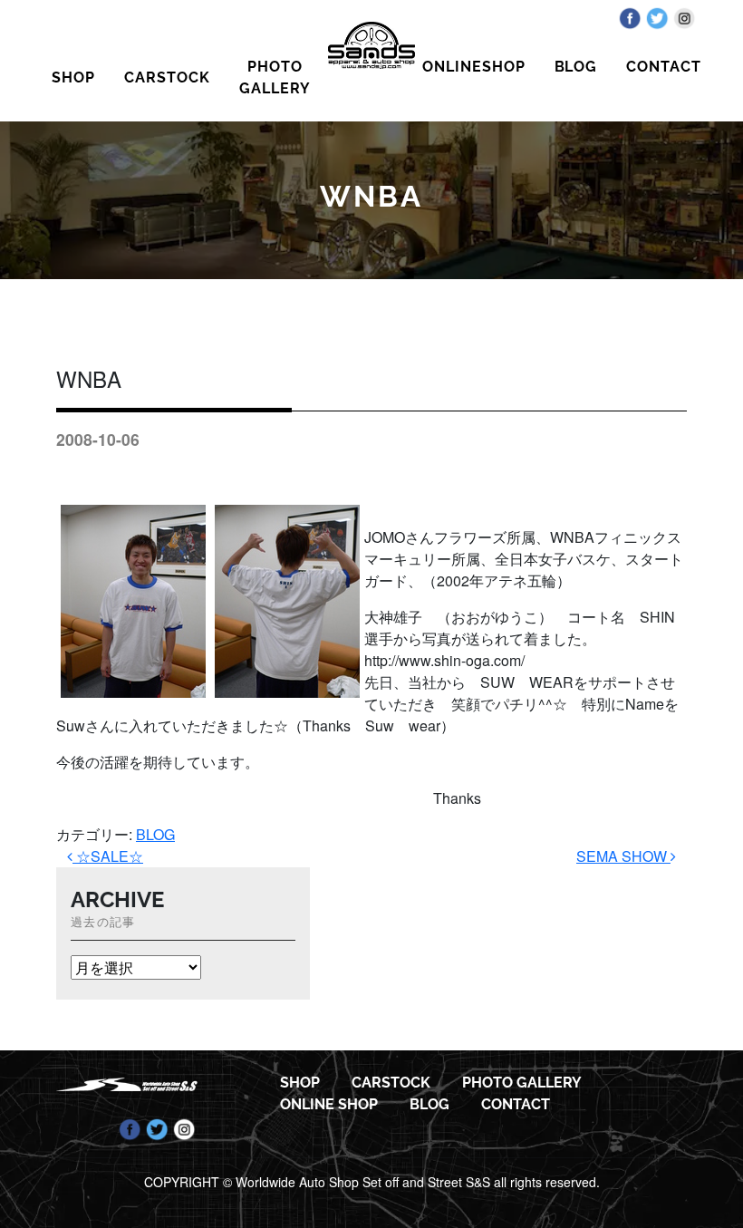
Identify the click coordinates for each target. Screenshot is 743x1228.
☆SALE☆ (107, 856)
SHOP (73, 77)
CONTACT (663, 66)
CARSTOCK (167, 77)
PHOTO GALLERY (275, 77)
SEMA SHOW (623, 856)
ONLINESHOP (474, 66)
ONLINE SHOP (329, 1104)
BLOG (576, 66)
